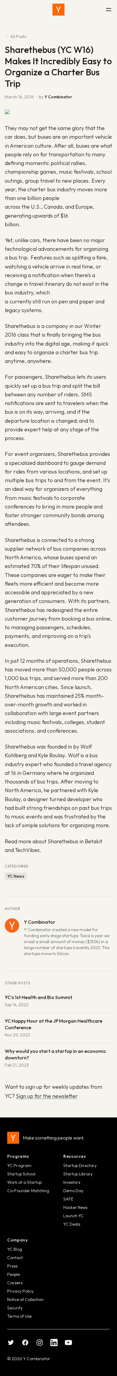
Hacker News (75, 1207)
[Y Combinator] (58, 10)
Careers (14, 1282)
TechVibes (27, 850)
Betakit (93, 841)
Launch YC (73, 1215)
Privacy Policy (20, 1291)
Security (14, 1308)
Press (12, 1266)
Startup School (21, 1174)
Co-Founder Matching (28, 1190)
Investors (71, 1182)
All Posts (18, 36)
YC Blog (14, 1249)
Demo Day (73, 1190)
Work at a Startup (24, 1182)
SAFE (68, 1199)
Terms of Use (19, 1316)
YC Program (19, 1165)
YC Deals (71, 1224)
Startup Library (78, 1174)
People (13, 1274)
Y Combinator (58, 97)
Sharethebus (20, 326)
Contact (15, 1257)
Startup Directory (80, 1165)
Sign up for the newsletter (47, 1096)
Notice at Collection (25, 1299)
